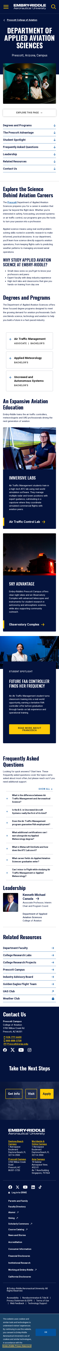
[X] (13, 1049)
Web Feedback (17, 1303)
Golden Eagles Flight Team (20, 984)
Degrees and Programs (17, 125)
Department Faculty (15, 948)
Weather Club (11, 998)
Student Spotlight (14, 139)
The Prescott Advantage (18, 132)
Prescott (12, 202)
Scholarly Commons (18, 1224)
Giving (11, 1218)
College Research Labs (17, 955)
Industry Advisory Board (18, 976)
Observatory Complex (24, 624)
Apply (47, 1094)
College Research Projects (19, 962)
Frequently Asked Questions (20, 147)
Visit (31, 1094)
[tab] (29, 798)
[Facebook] (5, 1049)
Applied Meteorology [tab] (28, 360)
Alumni (11, 1212)
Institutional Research (19, 1263)
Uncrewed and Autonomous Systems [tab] (29, 380)
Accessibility (13, 1298)
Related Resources (14, 161)
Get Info (14, 1094)
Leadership (10, 154)
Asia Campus (38, 1159)
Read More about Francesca (29, 729)
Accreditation (15, 1242)
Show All (44, 789)
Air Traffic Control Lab (24, 522)
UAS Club (9, 991)
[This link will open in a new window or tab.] (10, 1187)
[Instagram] (29, 1049)
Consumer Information (19, 1249)
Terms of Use (42, 1300)
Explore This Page (27, 113)
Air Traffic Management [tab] (30, 341)
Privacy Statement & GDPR (19, 1300)
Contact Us (10, 168)
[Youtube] (21, 1049)
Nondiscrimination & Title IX (35, 1298)
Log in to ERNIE (19, 1192)
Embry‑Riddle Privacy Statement (17, 1346)
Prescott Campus (14, 969)
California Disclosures (19, 1277)
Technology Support (37, 1303)
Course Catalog (16, 1229)
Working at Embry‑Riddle (20, 1270)
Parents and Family (18, 1201)
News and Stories (17, 1235)
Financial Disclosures (19, 1256)
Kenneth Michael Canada (34, 897)
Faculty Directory (17, 1206)
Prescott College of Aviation (22, 20)
